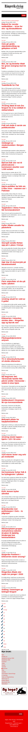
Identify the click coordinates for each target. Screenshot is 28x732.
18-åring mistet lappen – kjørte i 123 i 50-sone (13, 438)
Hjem (3, 654)
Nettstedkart (5, 683)
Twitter (3, 663)
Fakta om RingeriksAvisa (8, 677)
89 (4, 619)
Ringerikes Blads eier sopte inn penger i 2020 (12, 573)
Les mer (4, 40)
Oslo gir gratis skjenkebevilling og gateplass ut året (10, 46)
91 (4, 625)
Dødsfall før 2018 (6, 660)
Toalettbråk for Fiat (10, 85)
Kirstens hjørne (5, 680)
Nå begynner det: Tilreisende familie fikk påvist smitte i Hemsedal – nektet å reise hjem (14, 379)
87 (4, 612)
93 (4, 631)
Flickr (3, 670)
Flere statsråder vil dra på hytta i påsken (13, 282)
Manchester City (6, 682)
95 (4, 637)
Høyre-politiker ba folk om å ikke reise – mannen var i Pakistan (14, 188)
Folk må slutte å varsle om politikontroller (14, 126)
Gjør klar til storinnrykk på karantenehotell (14, 263)
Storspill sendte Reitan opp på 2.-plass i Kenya (12, 244)
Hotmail (3, 665)
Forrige (5, 609)
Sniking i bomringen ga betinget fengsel (12, 591)
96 (4, 640)
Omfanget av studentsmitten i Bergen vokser (13, 145)
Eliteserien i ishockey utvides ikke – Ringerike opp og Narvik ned (13, 320)
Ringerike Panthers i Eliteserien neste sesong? (14, 555)
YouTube (4, 666)
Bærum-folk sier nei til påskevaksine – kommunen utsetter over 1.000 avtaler (13, 166)
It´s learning (4, 675)
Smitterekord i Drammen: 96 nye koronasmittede (13, 401)
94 (4, 634)
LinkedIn (4, 671)
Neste (5, 644)
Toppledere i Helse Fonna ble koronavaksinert (13, 209)
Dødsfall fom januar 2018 (8, 658)
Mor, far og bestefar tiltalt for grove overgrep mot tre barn (14, 66)
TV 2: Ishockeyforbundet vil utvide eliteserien (13, 360)
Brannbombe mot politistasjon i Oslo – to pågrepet (12, 511)
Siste (5, 647)
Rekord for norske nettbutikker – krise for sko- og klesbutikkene (12, 26)
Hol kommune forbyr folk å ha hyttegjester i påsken (14, 473)
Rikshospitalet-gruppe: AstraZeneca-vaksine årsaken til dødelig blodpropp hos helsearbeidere (12, 533)
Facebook (4, 661)
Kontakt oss (4, 656)
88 (4, 616)
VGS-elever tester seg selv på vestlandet (14, 455)
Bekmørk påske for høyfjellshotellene (10, 420)
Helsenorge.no (5, 678)
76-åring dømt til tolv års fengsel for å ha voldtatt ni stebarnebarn (14, 108)
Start (5, 606)
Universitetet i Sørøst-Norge (8, 673)
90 (4, 622)
